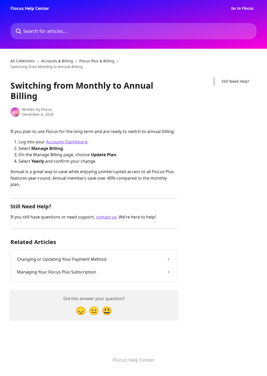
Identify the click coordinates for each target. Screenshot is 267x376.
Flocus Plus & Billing (96, 60)
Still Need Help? (235, 81)
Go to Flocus (242, 8)
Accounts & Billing (57, 60)
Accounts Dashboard (66, 142)
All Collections (22, 60)
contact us (106, 217)
